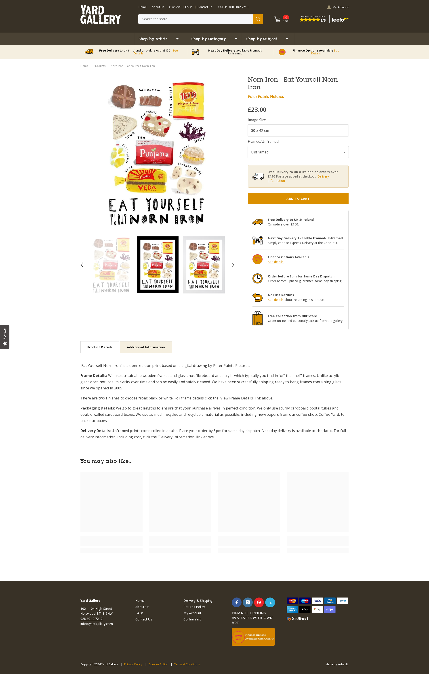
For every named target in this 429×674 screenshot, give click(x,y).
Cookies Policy (158, 664)
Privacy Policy (133, 664)
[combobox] (195, 19)
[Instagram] (248, 602)
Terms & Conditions (187, 664)
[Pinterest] (259, 602)
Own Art (174, 7)
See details (276, 300)
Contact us (205, 7)
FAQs (188, 7)
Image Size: (257, 119)
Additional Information (146, 347)
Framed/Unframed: (263, 141)
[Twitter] (270, 602)
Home (143, 7)
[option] (157, 152)
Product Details (99, 347)
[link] (111, 543)
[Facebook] (237, 602)
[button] (81, 264)
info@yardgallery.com (96, 624)
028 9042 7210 (238, 7)
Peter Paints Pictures (266, 96)
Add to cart (298, 198)
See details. (276, 262)
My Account (341, 7)
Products (99, 66)
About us (158, 7)
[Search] (200, 19)
